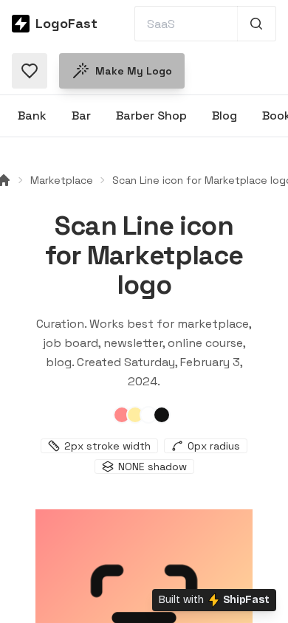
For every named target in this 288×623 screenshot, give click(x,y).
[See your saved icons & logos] (29, 71)
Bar (81, 115)
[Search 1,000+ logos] (256, 23)
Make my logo (133, 71)
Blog (224, 115)
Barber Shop (151, 115)
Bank (32, 115)
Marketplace (61, 180)
